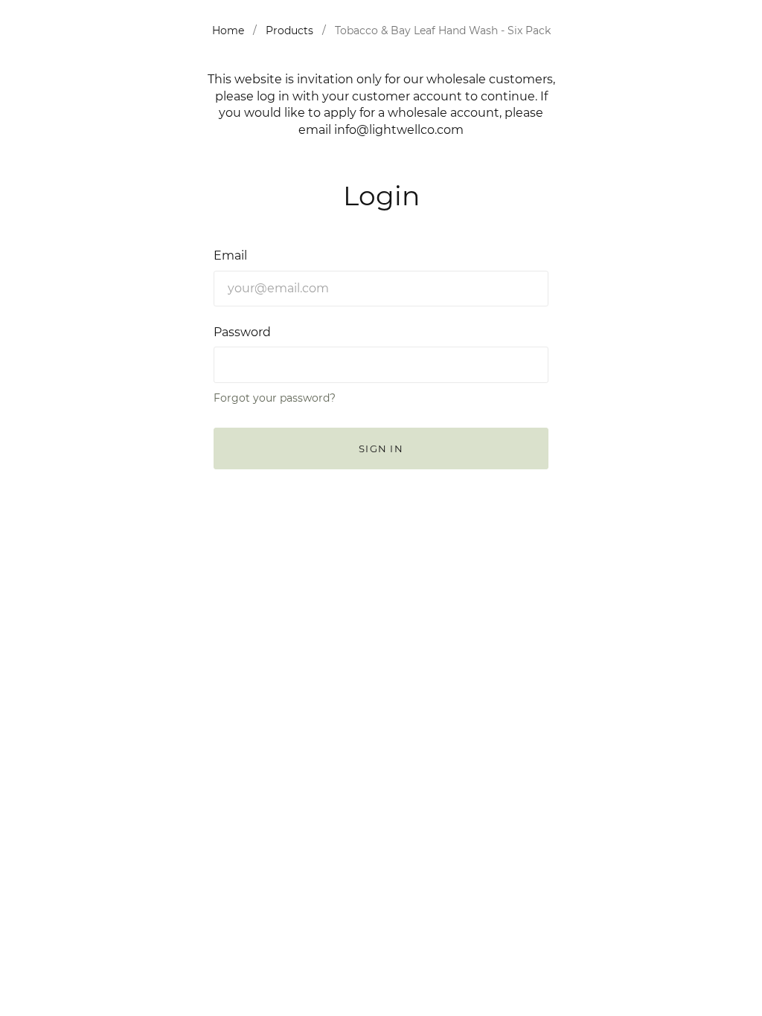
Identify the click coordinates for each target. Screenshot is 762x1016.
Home (228, 30)
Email (230, 255)
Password (242, 332)
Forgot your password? (275, 398)
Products (289, 30)
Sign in (381, 448)
